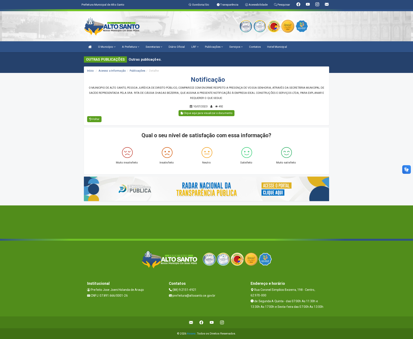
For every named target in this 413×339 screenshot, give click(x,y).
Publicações (213, 46)
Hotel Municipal (277, 46)
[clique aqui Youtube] (212, 322)
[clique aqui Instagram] (222, 322)
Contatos (255, 46)
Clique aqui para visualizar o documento (207, 113)
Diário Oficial (177, 46)
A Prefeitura (129, 46)
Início (90, 70)
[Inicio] (90, 46)
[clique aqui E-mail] (191, 322)
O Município (106, 46)
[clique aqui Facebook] (201, 322)
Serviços (235, 46)
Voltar (95, 119)
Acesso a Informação (112, 70)
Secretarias (153, 46)
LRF (194, 46)
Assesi (191, 333)
